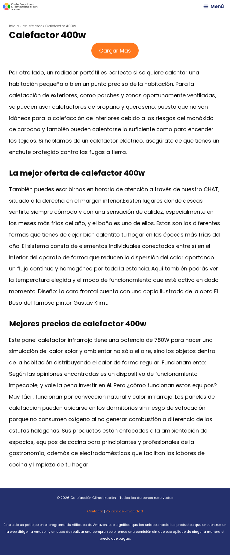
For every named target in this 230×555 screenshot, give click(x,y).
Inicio (14, 26)
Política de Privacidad (124, 511)
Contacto (95, 511)
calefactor (32, 26)
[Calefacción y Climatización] (20, 6)
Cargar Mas (115, 50)
